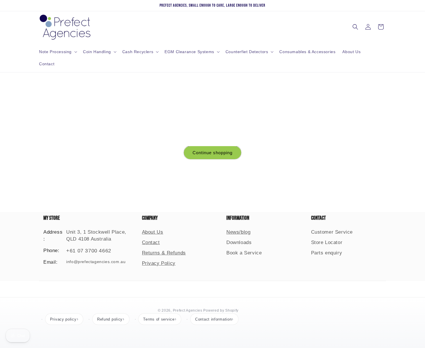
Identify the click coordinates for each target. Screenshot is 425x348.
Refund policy (110, 319)
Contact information (213, 319)
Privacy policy (63, 319)
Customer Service (332, 232)
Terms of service (158, 319)
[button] (58, 52)
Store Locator (327, 242)
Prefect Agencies (187, 310)
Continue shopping (212, 152)
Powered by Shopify (221, 310)
